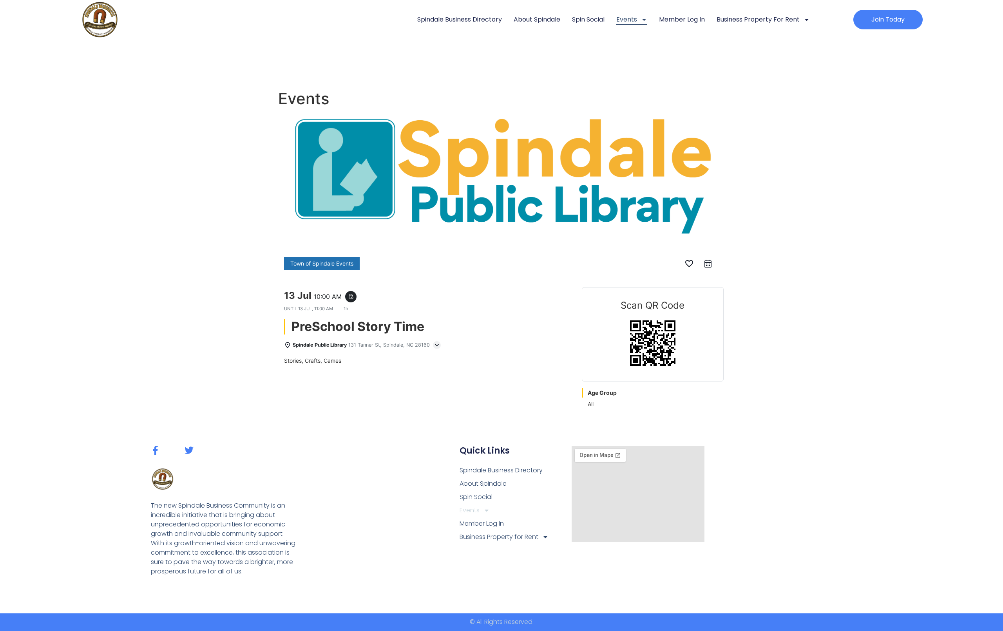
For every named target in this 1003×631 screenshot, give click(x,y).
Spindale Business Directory (459, 19)
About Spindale (537, 19)
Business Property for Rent (758, 19)
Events (626, 19)
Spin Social (588, 19)
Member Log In (682, 19)
